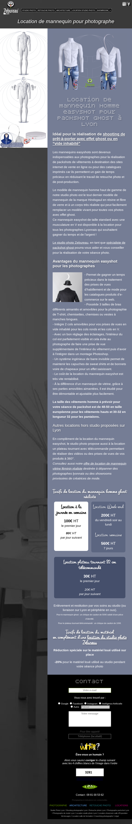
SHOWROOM (102, 10)
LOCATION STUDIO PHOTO (83, 10)
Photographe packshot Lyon (118, 810)
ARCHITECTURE (78, 805)
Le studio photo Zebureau (70, 242)
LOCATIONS (121, 805)
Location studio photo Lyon (86, 813)
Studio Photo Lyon (57, 810)
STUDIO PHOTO (29, 10)
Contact (80, 794)
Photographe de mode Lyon (64, 813)
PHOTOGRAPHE (58, 805)
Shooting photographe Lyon (76, 810)
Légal (116, 816)
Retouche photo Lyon (97, 810)
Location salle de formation (82, 816)
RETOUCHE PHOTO (100, 805)
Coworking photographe (103, 816)
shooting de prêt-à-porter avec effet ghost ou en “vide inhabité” (89, 139)
